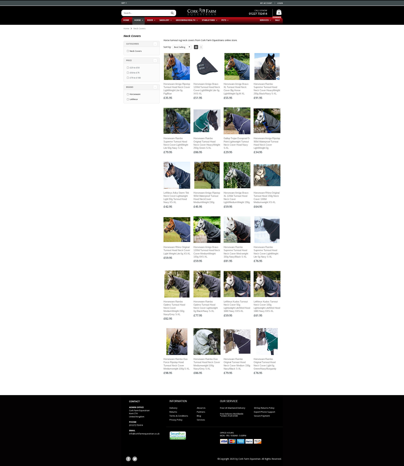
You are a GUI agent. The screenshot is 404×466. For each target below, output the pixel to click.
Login (280, 3)
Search (172, 13)
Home (126, 28)
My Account (266, 3)
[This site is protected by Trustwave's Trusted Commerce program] (177, 435)
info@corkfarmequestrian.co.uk (144, 433)
